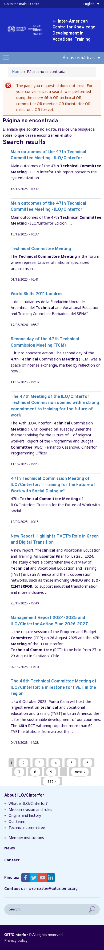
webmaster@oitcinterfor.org (53, 888)
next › (80, 771)
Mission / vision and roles (30, 809)
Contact (12, 859)
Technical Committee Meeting (41, 249)
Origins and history (25, 815)
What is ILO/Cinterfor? (28, 803)
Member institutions (26, 837)
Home (17, 71)
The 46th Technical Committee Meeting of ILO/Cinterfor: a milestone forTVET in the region (54, 687)
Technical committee (27, 827)
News (9, 847)
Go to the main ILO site (21, 4)
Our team (17, 821)
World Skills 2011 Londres (36, 294)
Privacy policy (15, 940)
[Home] (23, 32)
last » (51, 781)
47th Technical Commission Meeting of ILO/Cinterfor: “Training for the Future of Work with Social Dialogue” (53, 485)
